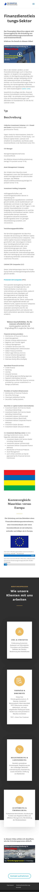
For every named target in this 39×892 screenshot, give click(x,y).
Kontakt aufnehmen (19, 876)
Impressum (10, 885)
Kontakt (18, 887)
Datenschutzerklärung (23, 885)
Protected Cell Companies (13, 280)
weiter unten (26, 89)
